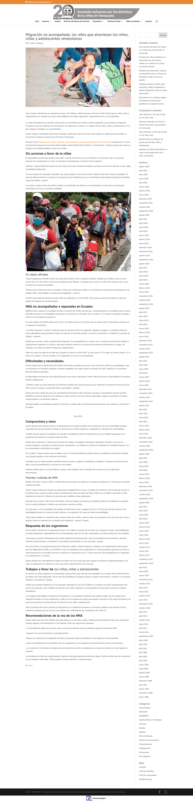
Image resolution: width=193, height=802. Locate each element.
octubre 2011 (144, 620)
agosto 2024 (144, 264)
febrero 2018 (144, 539)
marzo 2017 (144, 551)
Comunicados (144, 708)
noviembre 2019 (146, 490)
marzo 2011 (144, 632)
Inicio (37, 21)
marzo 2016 (144, 575)
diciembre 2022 (145, 341)
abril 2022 (143, 373)
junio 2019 (143, 511)
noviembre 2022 (146, 345)
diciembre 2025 (145, 199)
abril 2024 (143, 280)
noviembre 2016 (146, 559)
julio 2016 (143, 567)
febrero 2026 (144, 191)
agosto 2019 (144, 503)
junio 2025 (143, 223)
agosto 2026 (144, 166)
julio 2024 (143, 268)
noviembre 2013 (146, 604)
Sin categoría (144, 756)
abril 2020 (143, 470)
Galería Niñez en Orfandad (150, 720)
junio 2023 (143, 316)
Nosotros (45, 21)
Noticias (58, 21)
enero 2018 (144, 543)
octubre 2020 (144, 446)
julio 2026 (143, 170)
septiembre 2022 (146, 353)
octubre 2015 (144, 584)
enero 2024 (144, 292)
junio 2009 (143, 640)
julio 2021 (143, 409)
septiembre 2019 (146, 498)
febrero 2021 (144, 430)
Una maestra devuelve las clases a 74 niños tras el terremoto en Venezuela (152, 50)
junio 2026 (143, 174)
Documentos (97, 21)
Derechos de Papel (114, 21)
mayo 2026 (143, 179)
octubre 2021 (144, 397)
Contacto (148, 21)
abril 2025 (143, 231)
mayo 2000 (143, 669)
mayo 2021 (143, 417)
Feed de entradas (146, 771)
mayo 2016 (143, 571)
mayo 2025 (143, 227)
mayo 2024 (143, 276)
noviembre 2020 (146, 442)
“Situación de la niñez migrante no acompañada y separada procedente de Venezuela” (75, 142)
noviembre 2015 (146, 579)
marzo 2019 (144, 523)
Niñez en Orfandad (133, 21)
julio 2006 (143, 652)
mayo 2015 (143, 592)
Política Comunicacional (149, 740)
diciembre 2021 (145, 389)
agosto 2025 (144, 215)
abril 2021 (143, 422)
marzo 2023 (144, 328)
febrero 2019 (144, 527)
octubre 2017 (144, 547)
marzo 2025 (144, 235)
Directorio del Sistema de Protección (76, 21)
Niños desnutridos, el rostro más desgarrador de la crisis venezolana (153, 152)
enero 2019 (144, 531)
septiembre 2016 (146, 563)
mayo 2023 (143, 320)
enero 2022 (144, 385)
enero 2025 (144, 243)
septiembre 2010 (146, 636)
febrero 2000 (144, 673)
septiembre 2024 (146, 260)
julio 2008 (143, 644)
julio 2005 (143, 656)
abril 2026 (143, 183)
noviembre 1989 (146, 693)
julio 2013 (143, 612)
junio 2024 (143, 272)
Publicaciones (144, 748)
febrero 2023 (144, 332)
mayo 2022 (143, 369)
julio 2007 (143, 648)
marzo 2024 (144, 284)
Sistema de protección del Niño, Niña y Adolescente (151, 142)
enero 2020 (144, 482)
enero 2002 (144, 665)
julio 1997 (143, 685)
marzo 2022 (144, 377)
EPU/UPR (143, 712)
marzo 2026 (144, 187)
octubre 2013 (144, 608)
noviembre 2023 (146, 296)
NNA (128, 126)
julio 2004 (143, 660)
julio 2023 (143, 312)
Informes (142, 724)
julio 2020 (143, 458)
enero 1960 (144, 697)
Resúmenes (144, 752)
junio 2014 (143, 600)
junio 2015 (143, 588)
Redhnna (143, 149)
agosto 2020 (144, 454)
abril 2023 (143, 324)
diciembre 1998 (145, 681)
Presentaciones (145, 744)
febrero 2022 (144, 381)
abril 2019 (143, 519)
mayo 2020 (143, 466)
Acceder (142, 767)
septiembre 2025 (146, 211)
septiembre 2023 (146, 304)
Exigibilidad (143, 716)
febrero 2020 (144, 478)
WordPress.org (145, 779)
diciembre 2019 (145, 486)
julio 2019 (143, 507)
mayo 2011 (143, 624)
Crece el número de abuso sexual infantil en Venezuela (152, 125)
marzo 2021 (144, 426)
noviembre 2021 (146, 393)
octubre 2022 (144, 349)
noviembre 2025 (146, 203)
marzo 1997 (144, 689)
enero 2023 (144, 336)
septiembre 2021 (146, 401)
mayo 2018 (143, 535)
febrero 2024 (144, 288)
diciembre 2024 (145, 247)
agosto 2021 (144, 405)
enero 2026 (144, 195)
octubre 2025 (144, 207)
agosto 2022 (144, 357)
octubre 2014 (144, 596)
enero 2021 (144, 434)
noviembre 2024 (146, 251)
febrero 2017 (144, 555)
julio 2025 (143, 219)
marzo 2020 (144, 474)
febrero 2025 (144, 239)
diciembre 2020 (145, 438)
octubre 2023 (144, 300)
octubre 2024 (144, 255)
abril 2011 (143, 628)
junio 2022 (143, 365)
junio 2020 (143, 462)
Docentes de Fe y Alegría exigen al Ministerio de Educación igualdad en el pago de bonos (152, 100)
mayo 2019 (143, 515)
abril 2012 (143, 616)
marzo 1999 (144, 677)
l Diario (30, 665)
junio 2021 (143, 413)
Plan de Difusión (146, 736)
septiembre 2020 (146, 450)
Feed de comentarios (148, 775)
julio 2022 (143, 361)
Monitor (142, 728)
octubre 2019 (144, 494)
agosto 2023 (144, 308)
